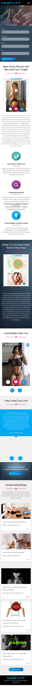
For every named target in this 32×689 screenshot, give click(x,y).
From (3, 43)
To (2, 50)
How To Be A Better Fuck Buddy (14, 522)
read (27, 529)
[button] (15, 32)
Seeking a (4, 36)
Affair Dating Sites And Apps (13, 552)
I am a (3, 29)
